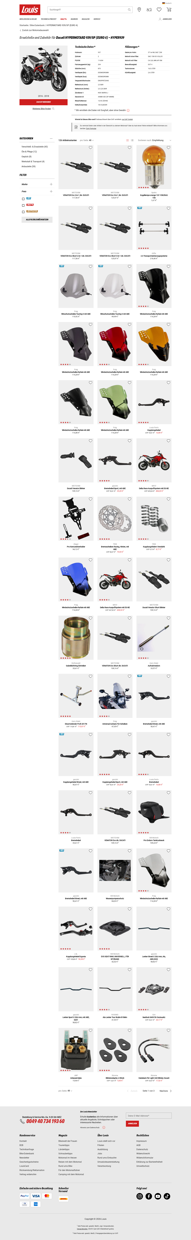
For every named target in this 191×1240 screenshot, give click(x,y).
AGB (138, 1145)
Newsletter (24, 1157)
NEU (29, 198)
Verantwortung (104, 1166)
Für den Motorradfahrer (69, 1170)
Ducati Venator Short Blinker (154, 607)
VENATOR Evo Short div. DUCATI (115, 666)
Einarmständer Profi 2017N (76, 724)
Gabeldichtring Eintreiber (76, 666)
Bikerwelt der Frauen (67, 1141)
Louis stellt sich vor (106, 1141)
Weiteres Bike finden (41, 108)
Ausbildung (102, 1149)
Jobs (99, 1153)
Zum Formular (91, 128)
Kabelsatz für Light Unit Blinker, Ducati (154, 1078)
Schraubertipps (65, 1153)
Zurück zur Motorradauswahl (35, 30)
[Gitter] (128, 139)
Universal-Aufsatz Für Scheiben (114, 724)
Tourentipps (63, 1145)
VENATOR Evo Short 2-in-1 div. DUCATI (76, 256)
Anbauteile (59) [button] (29, 166)
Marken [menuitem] (74, 19)
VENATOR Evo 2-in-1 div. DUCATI (76, 195)
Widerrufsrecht (143, 1153)
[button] (167, 3)
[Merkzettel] (159, 10)
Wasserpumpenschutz (115, 898)
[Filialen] (139, 10)
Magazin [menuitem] (85, 19)
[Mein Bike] (149, 10)
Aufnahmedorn (154, 666)
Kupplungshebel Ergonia (76, 956)
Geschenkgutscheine (28, 1162)
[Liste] (132, 140)
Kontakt (23, 1141)
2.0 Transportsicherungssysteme (154, 256)
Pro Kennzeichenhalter (76, 547)
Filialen (100, 1145)
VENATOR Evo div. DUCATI (115, 840)
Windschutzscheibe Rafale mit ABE (154, 314)
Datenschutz (142, 1149)
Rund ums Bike (65, 1166)
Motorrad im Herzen (67, 1157)
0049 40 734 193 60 (45, 1121)
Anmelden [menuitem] (167, 19)
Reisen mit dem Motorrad (70, 1162)
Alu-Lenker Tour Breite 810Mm (115, 1017)
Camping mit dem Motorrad (71, 1174)
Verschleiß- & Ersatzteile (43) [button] (35, 146)
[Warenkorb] (169, 10)
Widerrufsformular (144, 1157)
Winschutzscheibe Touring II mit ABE (76, 314)
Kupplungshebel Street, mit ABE (76, 782)
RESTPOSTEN (32, 211)
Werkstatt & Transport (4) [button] (33, 161)
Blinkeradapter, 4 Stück (115, 1078)
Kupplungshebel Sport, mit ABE (115, 782)
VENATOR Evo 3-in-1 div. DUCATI (115, 195)
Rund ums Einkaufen (107, 1157)
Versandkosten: (82, 1229)
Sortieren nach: (145, 140)
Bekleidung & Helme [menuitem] (28, 19)
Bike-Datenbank (26, 1153)
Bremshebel (154, 782)
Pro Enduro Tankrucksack (154, 840)
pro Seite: (84, 140)
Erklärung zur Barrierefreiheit (149, 1162)
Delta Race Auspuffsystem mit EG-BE (154, 488)
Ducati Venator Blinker (76, 488)
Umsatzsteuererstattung (108, 1162)
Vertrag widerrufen (27, 1174)
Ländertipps (63, 1149)
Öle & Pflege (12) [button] (29, 151)
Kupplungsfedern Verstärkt (154, 547)
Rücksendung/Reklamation (31, 1170)
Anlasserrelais (76, 1078)
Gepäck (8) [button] (27, 156)
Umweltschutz (142, 1166)
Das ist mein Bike (43, 102)
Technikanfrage (26, 1149)
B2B (21, 1145)
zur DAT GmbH (127, 119)
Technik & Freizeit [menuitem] (48, 19)
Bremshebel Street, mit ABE (154, 724)
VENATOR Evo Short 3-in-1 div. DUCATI (115, 256)
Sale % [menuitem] (63, 19)
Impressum (141, 1141)
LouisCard (24, 1166)
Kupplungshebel (153, 430)
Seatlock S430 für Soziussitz (154, 1017)
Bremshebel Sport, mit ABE (115, 488)
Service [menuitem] (97, 19)
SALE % (30, 205)
